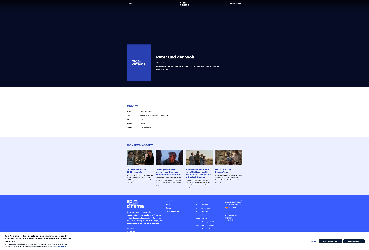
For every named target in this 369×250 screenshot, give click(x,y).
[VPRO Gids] (229, 219)
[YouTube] (131, 232)
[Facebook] (134, 232)
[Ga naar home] (184, 4)
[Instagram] (128, 232)
